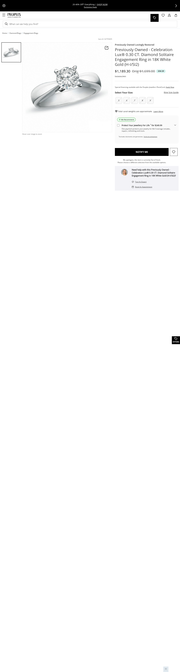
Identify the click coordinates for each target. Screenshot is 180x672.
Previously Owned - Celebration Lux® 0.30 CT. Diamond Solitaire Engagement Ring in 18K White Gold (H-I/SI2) (144, 57)
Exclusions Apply (120, 76)
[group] (11, 52)
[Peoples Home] (14, 15)
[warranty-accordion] (175, 125)
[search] (6, 24)
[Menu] (3, 15)
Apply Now (170, 87)
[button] (176, 5)
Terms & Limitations (150, 137)
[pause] (4, 5)
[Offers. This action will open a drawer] (154, 18)
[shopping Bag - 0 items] (177, 16)
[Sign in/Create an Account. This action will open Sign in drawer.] (169, 15)
